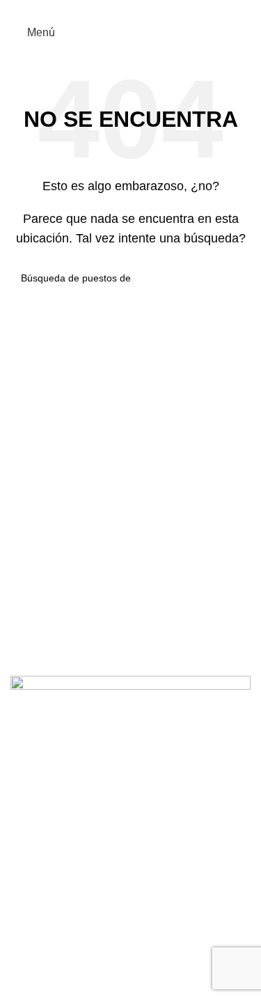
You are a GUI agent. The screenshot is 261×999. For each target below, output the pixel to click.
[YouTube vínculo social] (139, 9)
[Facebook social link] (107, 9)
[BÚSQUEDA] (235, 278)
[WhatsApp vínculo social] (155, 9)
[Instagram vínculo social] (123, 9)
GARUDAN (77, 974)
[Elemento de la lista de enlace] (130, 835)
